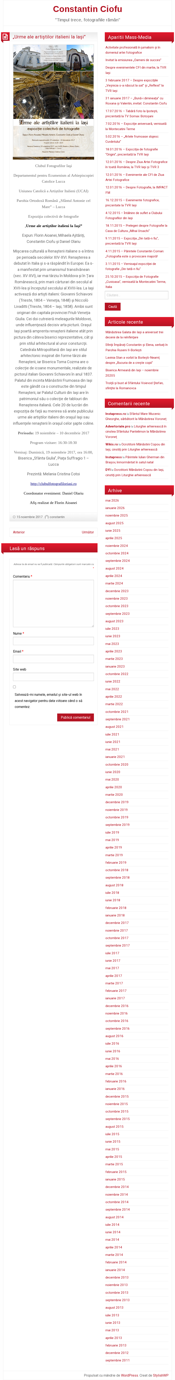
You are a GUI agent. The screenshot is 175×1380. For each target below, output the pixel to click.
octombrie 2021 (116, 712)
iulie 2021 (112, 734)
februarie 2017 (116, 991)
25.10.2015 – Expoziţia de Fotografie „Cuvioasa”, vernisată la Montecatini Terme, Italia (135, 282)
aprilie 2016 (113, 1066)
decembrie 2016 (117, 1006)
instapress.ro (115, 414)
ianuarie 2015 (115, 1179)
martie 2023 (114, 659)
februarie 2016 (116, 1081)
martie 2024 (114, 583)
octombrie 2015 (116, 1111)
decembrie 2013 (117, 1277)
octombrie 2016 (116, 1021)
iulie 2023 (112, 629)
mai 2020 (112, 779)
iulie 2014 (112, 1225)
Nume (18, 633)
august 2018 (114, 885)
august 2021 (114, 727)
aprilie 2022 (113, 697)
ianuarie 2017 (115, 998)
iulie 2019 (112, 832)
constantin (57, 517)
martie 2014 (114, 1255)
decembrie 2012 (117, 1353)
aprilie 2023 (113, 651)
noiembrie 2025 (116, 515)
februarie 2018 (116, 908)
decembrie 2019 (117, 802)
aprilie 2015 (113, 1157)
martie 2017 (114, 983)
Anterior (19, 532)
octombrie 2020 (116, 764)
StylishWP (161, 1375)
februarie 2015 (116, 1172)
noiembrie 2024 (116, 546)
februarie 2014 (116, 1262)
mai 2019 (112, 840)
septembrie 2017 (117, 945)
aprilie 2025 (113, 538)
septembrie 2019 (117, 825)
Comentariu (22, 576)
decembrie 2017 (117, 923)
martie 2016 (114, 1074)
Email (18, 651)
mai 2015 (112, 1149)
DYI (108, 470)
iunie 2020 (112, 772)
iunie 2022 (112, 681)
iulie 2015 (112, 1134)
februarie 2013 (116, 1345)
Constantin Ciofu (87, 9)
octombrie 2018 (116, 870)
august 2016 (114, 1036)
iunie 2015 (112, 1142)
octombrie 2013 (116, 1293)
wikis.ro (111, 444)
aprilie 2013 (113, 1338)
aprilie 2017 (113, 976)
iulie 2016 (112, 1043)
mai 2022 (112, 689)
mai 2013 (112, 1330)
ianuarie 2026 (115, 508)
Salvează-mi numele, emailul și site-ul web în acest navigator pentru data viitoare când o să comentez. (48, 701)
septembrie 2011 (117, 1360)
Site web (19, 669)
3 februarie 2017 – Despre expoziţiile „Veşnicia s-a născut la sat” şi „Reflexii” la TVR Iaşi (134, 85)
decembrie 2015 (117, 1096)
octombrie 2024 (116, 553)
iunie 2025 (112, 531)
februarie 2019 (116, 863)
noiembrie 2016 (116, 1013)
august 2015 (114, 1127)
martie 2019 (114, 855)
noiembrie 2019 (116, 810)
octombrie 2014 (116, 1202)
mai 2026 (112, 500)
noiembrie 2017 (116, 930)
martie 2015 (114, 1164)
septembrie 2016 (117, 1029)
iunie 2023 (112, 636)
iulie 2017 (112, 953)
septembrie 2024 (117, 561)
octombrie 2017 (116, 938)
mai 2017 (112, 968)
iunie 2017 (112, 961)
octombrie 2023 (116, 606)
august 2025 (114, 523)
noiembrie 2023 (116, 598)
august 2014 (114, 1217)
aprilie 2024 (113, 576)
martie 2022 (114, 704)
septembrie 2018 (117, 877)
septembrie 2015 (117, 1119)
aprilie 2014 (113, 1247)
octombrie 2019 (116, 817)
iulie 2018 (112, 893)
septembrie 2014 (117, 1209)
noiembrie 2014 (116, 1194)
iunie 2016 (112, 1051)
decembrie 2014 (117, 1187)
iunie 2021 (112, 742)
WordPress (129, 1375)
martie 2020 (114, 795)
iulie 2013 (112, 1315)
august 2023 (114, 621)
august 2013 (114, 1308)
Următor (88, 532)
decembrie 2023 (117, 591)
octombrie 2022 (116, 674)
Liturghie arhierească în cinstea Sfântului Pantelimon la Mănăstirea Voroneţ (135, 431)
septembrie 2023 (117, 614)
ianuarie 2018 (115, 915)
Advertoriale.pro (117, 426)
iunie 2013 (112, 1323)
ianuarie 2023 (115, 666)
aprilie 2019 (113, 847)
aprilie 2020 (113, 787)
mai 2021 (112, 749)
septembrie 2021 (117, 719)
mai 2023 (112, 644)
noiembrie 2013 (116, 1285)
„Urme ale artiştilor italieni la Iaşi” (49, 37)
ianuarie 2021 (115, 757)
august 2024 (114, 568)
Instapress (113, 457)
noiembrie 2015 (116, 1104)
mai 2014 (112, 1240)
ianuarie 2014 (115, 1270)
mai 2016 (112, 1059)
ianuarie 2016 (115, 1089)
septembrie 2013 (117, 1300)
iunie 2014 (112, 1232)
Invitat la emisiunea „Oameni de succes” (133, 60)
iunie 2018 (112, 900)
